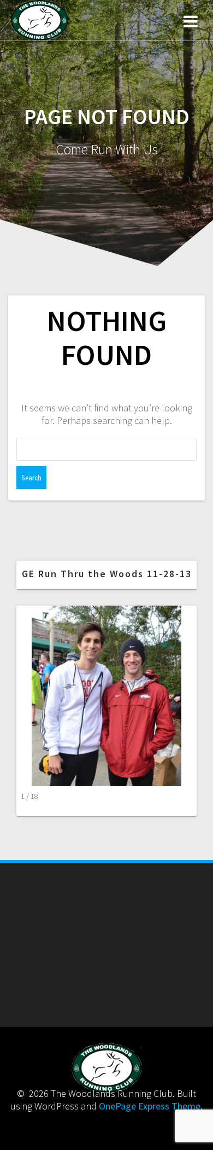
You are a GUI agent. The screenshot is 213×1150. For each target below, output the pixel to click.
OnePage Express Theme (149, 1106)
